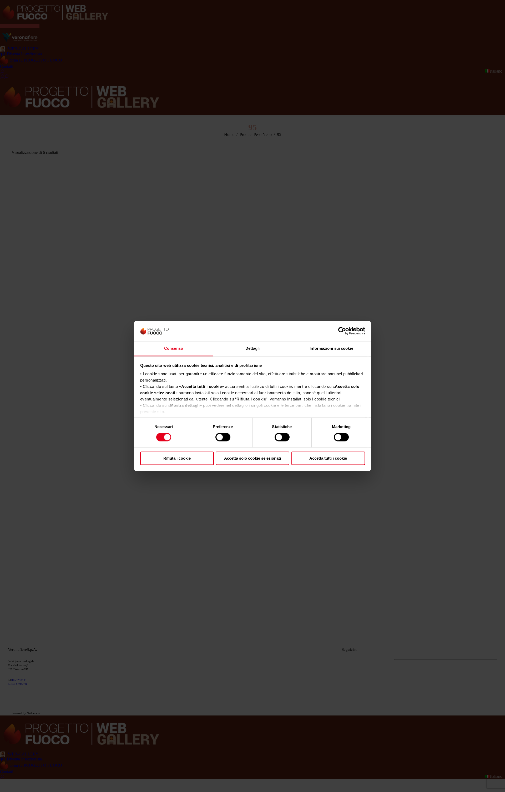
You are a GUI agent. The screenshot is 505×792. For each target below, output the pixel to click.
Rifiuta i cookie (177, 458)
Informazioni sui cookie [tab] (331, 348)
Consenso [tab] (173, 348)
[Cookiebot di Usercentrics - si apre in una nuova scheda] (342, 331)
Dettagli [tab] (252, 348)
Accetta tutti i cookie (328, 458)
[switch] (222, 437)
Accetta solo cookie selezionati (252, 458)
